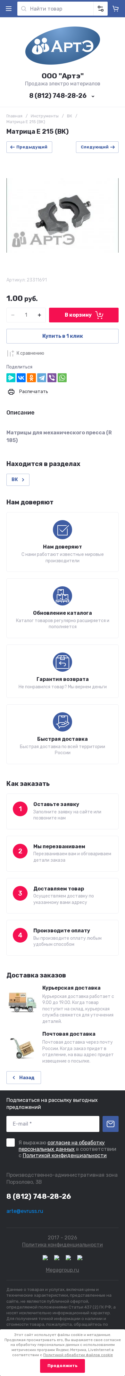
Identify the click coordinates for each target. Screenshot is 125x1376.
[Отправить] (111, 1124)
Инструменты (45, 116)
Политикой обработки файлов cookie (78, 1355)
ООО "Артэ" (63, 75)
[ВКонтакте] (21, 377)
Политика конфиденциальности (62, 1245)
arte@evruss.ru (24, 1211)
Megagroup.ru (62, 1270)
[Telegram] (41, 377)
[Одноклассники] (31, 377)
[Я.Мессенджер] (10, 377)
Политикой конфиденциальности (65, 1155)
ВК (69, 116)
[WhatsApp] (62, 377)
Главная (14, 116)
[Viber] (51, 377)
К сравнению (30, 353)
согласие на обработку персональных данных (62, 1146)
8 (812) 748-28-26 (58, 95)
